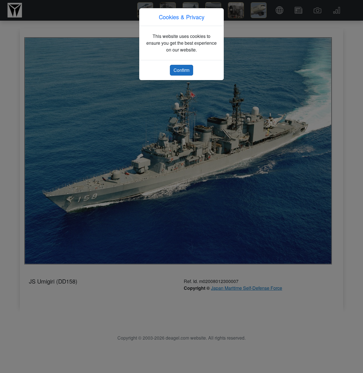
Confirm (181, 70)
